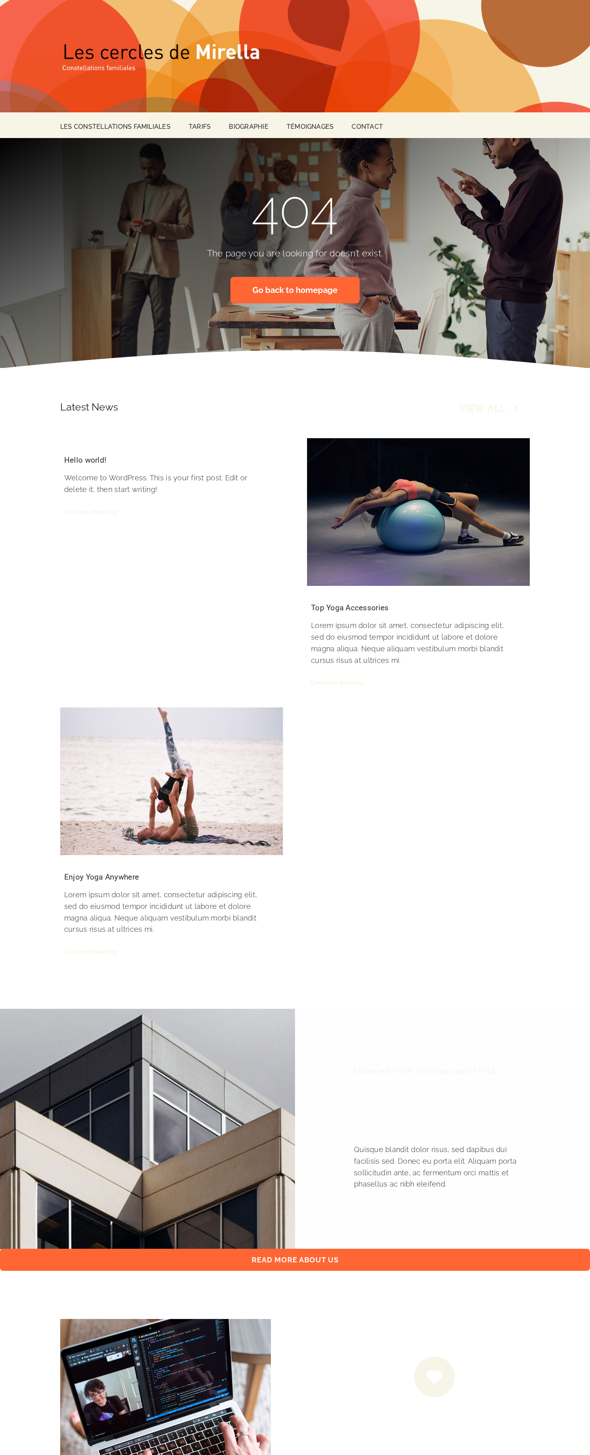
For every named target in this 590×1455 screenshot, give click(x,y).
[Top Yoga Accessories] (418, 512)
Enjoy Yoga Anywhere (101, 877)
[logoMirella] (160, 43)
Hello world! (85, 460)
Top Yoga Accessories (350, 607)
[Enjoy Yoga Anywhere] (171, 781)
